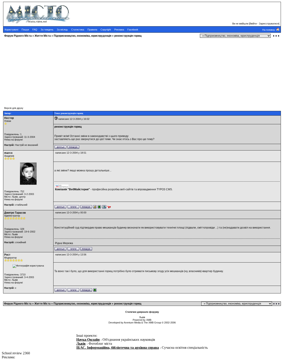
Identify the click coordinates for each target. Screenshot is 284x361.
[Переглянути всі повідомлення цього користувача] (73, 148)
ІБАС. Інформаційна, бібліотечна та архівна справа (117, 347)
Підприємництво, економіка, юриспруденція (82, 35)
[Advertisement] (135, 70)
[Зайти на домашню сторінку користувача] (73, 208)
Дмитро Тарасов (15, 212)
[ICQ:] (99, 208)
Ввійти (253, 23)
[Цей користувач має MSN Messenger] (104, 208)
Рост (7, 254)
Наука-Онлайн (88, 339)
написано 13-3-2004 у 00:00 (70, 212)
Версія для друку (13, 108)
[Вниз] (276, 36)
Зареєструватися (269, 23)
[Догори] (277, 304)
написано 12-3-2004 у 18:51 (70, 152)
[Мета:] (95, 208)
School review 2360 (16, 353)
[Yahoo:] (109, 208)
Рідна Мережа (64, 243)
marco (8, 152)
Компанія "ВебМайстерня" (72, 189)
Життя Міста (43, 35)
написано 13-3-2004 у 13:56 (70, 254)
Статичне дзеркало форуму (142, 312)
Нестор (9, 118)
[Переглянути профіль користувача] (60, 148)
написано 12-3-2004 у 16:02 (73, 119)
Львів (81, 343)
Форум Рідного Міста (18, 35)
